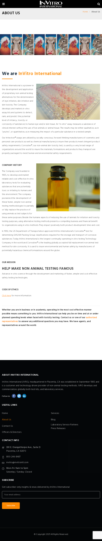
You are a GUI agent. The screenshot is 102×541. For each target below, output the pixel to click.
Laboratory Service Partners (64, 425)
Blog (53, 419)
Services (55, 413)
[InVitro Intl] (51, 4)
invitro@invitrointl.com (17, 462)
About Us (6, 419)
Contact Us (7, 426)
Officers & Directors (12, 432)
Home (85, 11)
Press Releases (58, 428)
